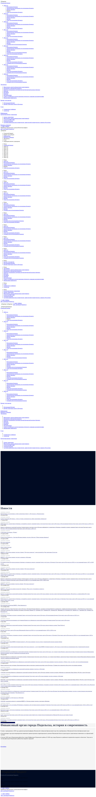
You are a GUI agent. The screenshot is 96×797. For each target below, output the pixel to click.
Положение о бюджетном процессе (13, 88)
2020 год (6, 21)
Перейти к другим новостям (8, 722)
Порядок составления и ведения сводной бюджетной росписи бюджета (22, 89)
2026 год (6, 74)
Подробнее (3, 746)
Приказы (6, 91)
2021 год (6, 29)
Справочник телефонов (10, 109)
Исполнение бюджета (12, 7)
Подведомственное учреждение (9, 114)
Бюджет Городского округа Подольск (13, 104)
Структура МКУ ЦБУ (9, 119)
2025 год (6, 64)
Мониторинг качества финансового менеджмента (16, 87)
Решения (6, 93)
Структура (6, 110)
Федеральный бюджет (9, 103)
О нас (2, 106)
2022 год (6, 37)
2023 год (6, 45)
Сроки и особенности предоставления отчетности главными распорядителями (24, 96)
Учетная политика (8, 121)
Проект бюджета (11, 9)
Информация (4, 113)
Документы (4, 84)
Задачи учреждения (9, 117)
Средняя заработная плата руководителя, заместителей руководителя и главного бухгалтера (27, 122)
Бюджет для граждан (6, 100)
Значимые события (5, 530)
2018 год (6, 5)
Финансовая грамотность (10, 97)
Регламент (6, 92)
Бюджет (9, 19)
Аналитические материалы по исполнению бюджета (20, 8)
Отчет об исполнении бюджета (14, 12)
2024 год (6, 55)
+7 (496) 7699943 (5, 126)
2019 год (6, 13)
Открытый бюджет (5, 3)
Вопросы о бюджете (6, 125)
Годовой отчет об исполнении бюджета (17, 44)
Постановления (8, 95)
